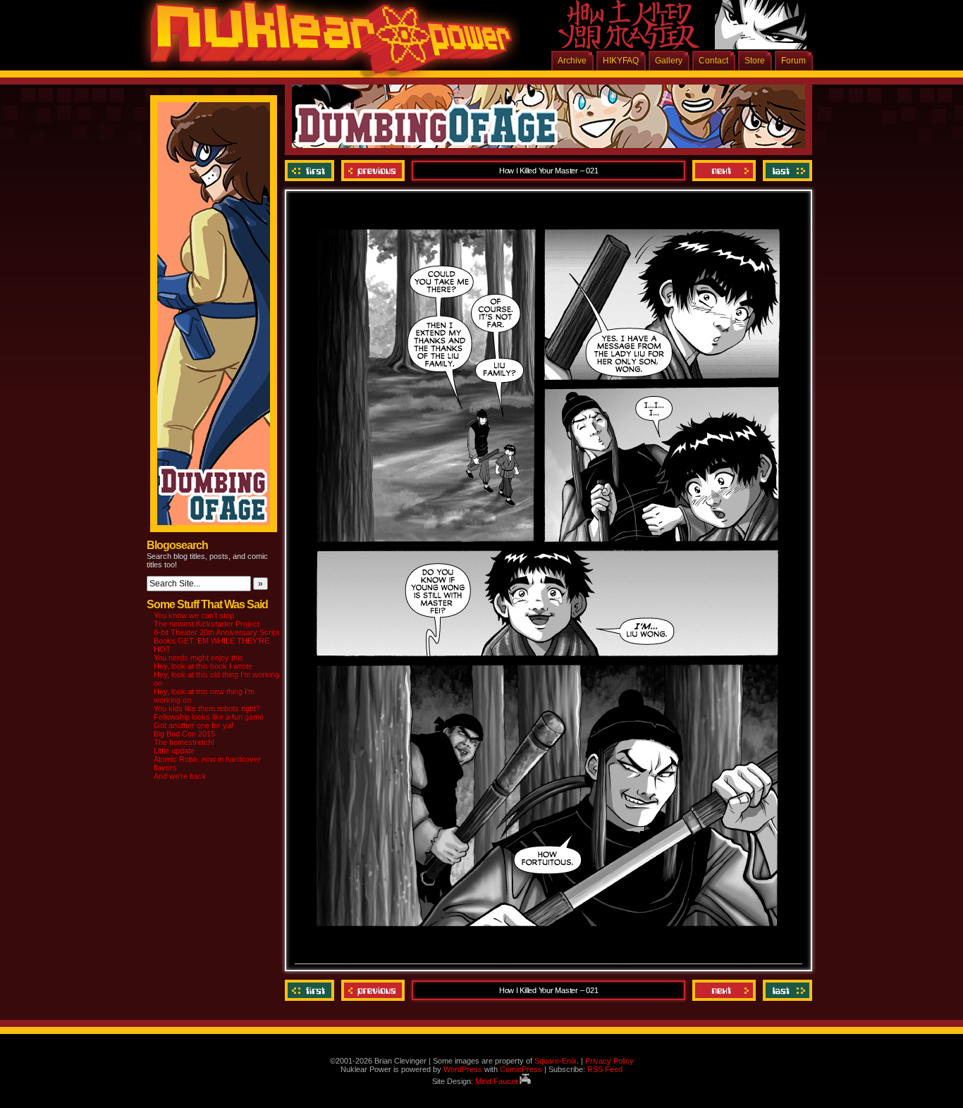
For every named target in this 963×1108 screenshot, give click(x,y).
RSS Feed (604, 1069)
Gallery (668, 61)
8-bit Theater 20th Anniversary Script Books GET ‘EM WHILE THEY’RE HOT (216, 640)
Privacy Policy (609, 1061)
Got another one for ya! (193, 725)
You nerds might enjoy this (198, 657)
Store (754, 61)
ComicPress (521, 1069)
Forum (793, 61)
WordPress (462, 1069)
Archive (572, 61)
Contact (713, 61)
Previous (373, 171)
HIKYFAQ (621, 61)
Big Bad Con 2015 (184, 734)
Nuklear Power (326, 42)
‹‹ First (311, 171)
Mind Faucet (497, 1081)
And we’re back (180, 776)
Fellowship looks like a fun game (209, 717)
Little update (174, 750)
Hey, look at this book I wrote (203, 666)
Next (724, 171)
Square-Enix (555, 1061)
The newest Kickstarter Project (206, 624)
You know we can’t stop (194, 615)
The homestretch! (184, 742)
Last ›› (785, 171)
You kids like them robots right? (207, 708)
